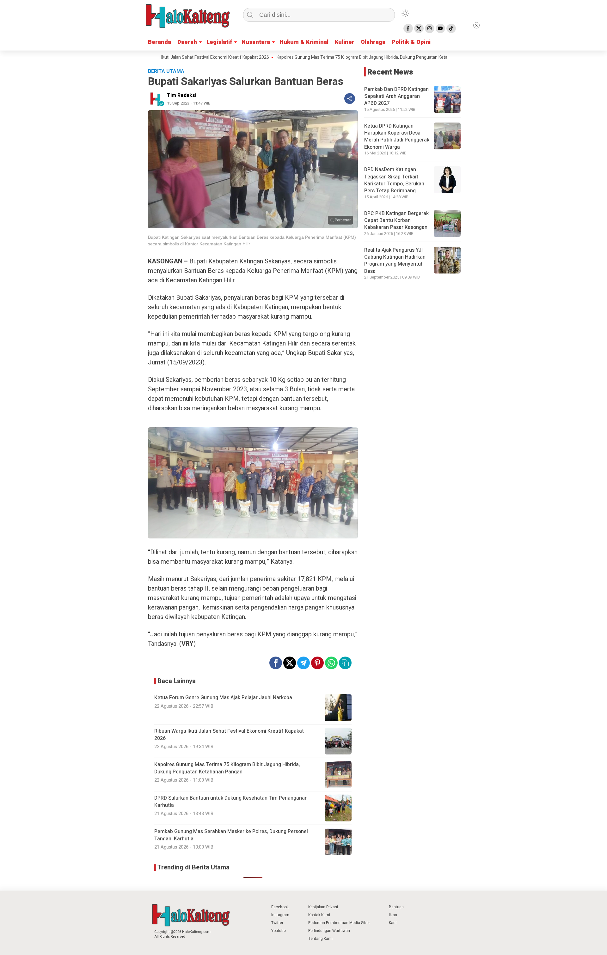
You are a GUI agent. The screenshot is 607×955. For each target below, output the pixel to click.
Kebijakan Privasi (323, 907)
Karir (393, 923)
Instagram (280, 915)
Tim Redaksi (181, 95)
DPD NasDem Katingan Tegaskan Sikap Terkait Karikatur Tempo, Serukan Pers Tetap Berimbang (394, 180)
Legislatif (219, 42)
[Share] (349, 98)
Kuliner (344, 42)
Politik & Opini (411, 42)
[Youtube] (440, 28)
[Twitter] (419, 28)
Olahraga (373, 42)
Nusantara (256, 42)
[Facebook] (408, 28)
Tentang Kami (320, 938)
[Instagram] (429, 28)
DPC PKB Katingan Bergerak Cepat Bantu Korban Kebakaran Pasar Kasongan (396, 220)
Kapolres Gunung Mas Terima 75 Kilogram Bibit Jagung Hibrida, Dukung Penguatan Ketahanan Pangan (346, 57)
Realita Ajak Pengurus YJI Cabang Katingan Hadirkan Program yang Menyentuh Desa (395, 260)
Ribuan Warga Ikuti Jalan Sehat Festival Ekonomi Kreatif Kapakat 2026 (172, 57)
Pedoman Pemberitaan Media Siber (339, 923)
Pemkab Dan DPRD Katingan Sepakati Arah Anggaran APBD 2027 (396, 96)
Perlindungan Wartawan (329, 931)
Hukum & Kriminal (303, 42)
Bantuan (396, 907)
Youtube (278, 931)
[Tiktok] (451, 28)
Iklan (393, 915)
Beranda (159, 42)
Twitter (277, 923)
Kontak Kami (319, 915)
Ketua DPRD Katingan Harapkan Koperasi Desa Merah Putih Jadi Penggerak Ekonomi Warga (396, 136)
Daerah (187, 42)
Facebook (280, 907)
